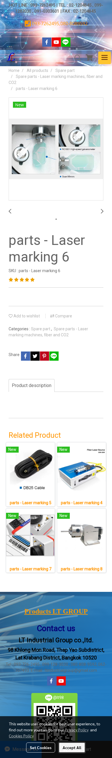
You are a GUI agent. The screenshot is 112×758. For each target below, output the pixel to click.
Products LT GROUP (56, 611)
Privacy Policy (76, 729)
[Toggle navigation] (104, 58)
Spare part (41, 329)
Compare (63, 316)
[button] (76, 58)
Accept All (72, 747)
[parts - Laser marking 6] (56, 149)
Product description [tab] (31, 385)
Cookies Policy (21, 735)
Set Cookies (40, 747)
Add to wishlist (26, 316)
